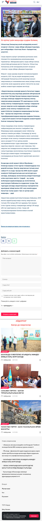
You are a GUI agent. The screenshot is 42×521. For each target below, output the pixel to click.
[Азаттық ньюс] (10, 2)
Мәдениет (5, 351)
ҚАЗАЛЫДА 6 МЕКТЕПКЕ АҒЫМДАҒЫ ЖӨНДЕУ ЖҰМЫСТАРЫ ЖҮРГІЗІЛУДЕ (20, 355)
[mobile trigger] (3, 2)
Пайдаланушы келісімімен (13, 517)
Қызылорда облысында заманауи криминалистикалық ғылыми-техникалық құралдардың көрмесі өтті (16, 474)
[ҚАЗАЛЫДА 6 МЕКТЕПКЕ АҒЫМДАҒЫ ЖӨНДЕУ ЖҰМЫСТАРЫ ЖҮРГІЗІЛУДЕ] (21, 340)
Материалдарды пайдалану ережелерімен (14, 515)
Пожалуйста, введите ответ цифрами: (13, 301)
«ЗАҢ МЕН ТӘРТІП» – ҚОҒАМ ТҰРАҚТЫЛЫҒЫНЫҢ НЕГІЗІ (12, 392)
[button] (3, 241)
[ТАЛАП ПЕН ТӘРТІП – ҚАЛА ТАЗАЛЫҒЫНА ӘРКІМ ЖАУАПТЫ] (21, 412)
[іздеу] (34, 2)
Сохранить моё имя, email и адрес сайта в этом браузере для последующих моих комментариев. (19, 296)
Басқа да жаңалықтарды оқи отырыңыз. (15, 226)
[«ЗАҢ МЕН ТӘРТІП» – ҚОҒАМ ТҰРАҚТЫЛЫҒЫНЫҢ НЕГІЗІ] (21, 376)
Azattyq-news (7, 360)
